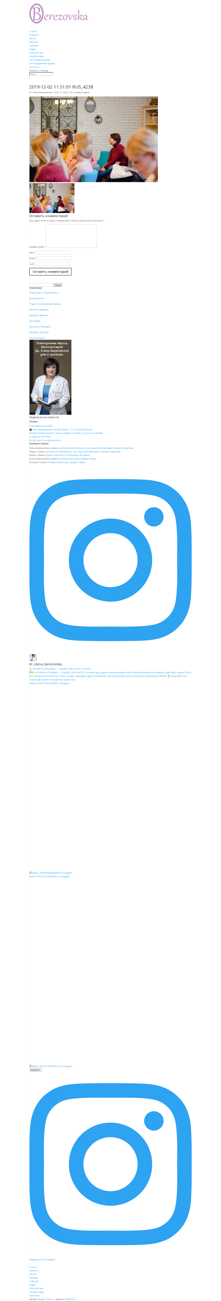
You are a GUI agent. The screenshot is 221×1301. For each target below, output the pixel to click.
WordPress (70, 1299)
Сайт (31, 264)
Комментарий (37, 246)
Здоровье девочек (38, 315)
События (33, 45)
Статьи (33, 31)
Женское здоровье (38, 309)
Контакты (34, 67)
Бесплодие (34, 321)
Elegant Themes (46, 1299)
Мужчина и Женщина (40, 326)
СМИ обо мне (36, 52)
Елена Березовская (42, 92)
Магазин (33, 42)
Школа (32, 38)
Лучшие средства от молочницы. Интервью (67, 455)
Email (32, 258)
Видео (32, 49)
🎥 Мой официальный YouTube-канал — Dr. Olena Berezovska (60, 429)
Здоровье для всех (39, 332)
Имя (32, 252)
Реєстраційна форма (39, 59)
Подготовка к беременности (44, 292)
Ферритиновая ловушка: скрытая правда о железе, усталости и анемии (66, 433)
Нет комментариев (80, 92)
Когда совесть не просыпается (45, 440)
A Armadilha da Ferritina (41, 426)
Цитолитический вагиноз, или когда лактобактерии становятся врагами (96, 448)
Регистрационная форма (42, 63)
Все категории (36, 337)
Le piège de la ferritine (40, 436)
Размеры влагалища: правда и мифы (77, 458)
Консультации (36, 56)
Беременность (36, 298)
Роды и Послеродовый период (44, 303)
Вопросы (33, 34)
